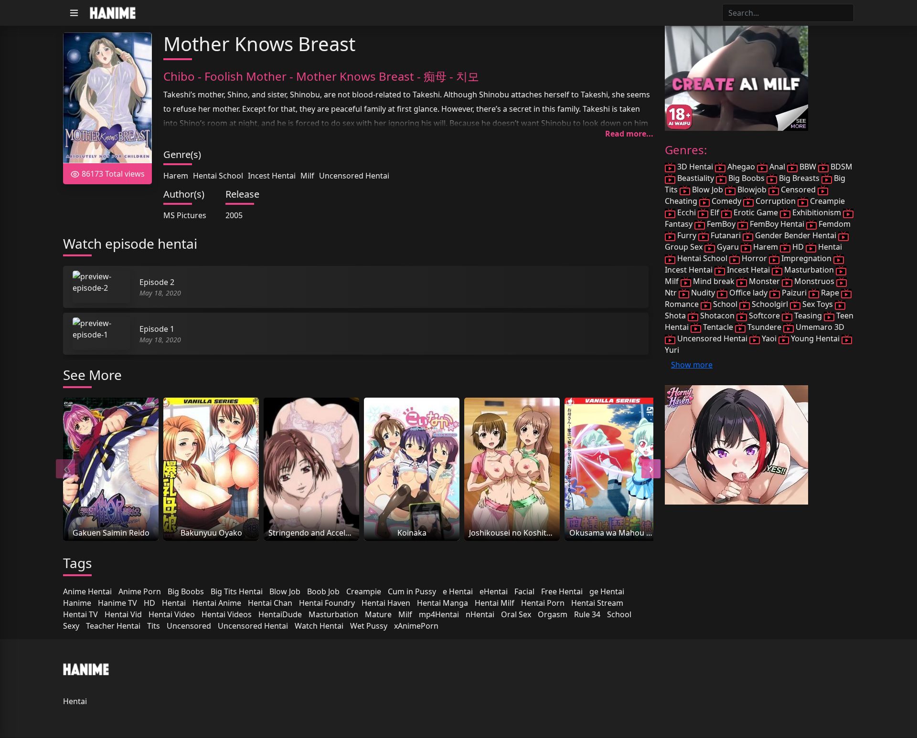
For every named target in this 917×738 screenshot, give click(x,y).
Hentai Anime (216, 603)
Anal (777, 166)
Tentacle (718, 327)
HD (149, 603)
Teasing (808, 315)
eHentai (494, 591)
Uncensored (189, 626)
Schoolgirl (770, 304)
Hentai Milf (494, 603)
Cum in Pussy (412, 591)
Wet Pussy (368, 626)
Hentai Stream (597, 603)
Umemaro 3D (819, 327)
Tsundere (764, 327)
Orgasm (552, 614)
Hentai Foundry (327, 603)
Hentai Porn (543, 603)
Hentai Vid (123, 614)
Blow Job (284, 591)
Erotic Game (756, 212)
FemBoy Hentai (777, 224)
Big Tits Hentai (237, 591)
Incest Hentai (272, 175)
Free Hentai (562, 591)
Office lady (748, 292)
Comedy (726, 201)
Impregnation (806, 258)
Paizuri (794, 292)
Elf (714, 212)
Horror (754, 258)
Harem (175, 175)
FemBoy (721, 224)
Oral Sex (516, 614)
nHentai (480, 614)
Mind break (713, 281)
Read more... (629, 133)
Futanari (726, 235)
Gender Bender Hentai (795, 235)
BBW (808, 166)
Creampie (363, 591)
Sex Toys (817, 304)
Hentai (174, 603)
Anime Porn (139, 591)
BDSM (841, 166)
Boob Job (323, 591)
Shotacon (717, 315)
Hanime (77, 603)
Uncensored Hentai (354, 175)
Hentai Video (172, 614)
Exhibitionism (816, 212)
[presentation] (65, 468)
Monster (764, 281)
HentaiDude (280, 614)
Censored (798, 189)
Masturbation (333, 614)
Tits (153, 626)
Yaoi (769, 338)
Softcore (764, 315)
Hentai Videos (227, 614)
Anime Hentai (87, 591)
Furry (686, 235)
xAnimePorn (416, 626)
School (619, 614)
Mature (378, 614)
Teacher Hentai (113, 626)
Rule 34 (587, 614)
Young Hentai (815, 338)
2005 (234, 215)
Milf (307, 175)
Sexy (71, 626)
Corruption (776, 201)
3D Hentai (695, 166)
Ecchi (686, 212)
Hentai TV (80, 614)
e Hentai (458, 591)
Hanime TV (117, 603)
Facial (524, 591)
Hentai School (218, 175)
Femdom (834, 224)
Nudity (703, 292)
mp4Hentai (439, 614)
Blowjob (752, 189)
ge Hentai (606, 591)
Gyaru (728, 247)
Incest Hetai (748, 269)
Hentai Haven (386, 603)
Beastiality (695, 178)
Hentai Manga (442, 603)
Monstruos (814, 281)
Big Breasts (799, 178)
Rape (830, 292)
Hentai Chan (270, 603)
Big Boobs (186, 591)
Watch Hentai (319, 626)
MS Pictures (184, 215)
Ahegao (741, 166)
